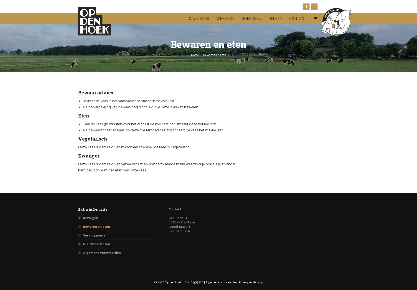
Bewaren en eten (96, 227)
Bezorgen (90, 218)
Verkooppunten (95, 235)
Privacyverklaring (250, 282)
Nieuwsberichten (96, 244)
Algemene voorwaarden (102, 253)
